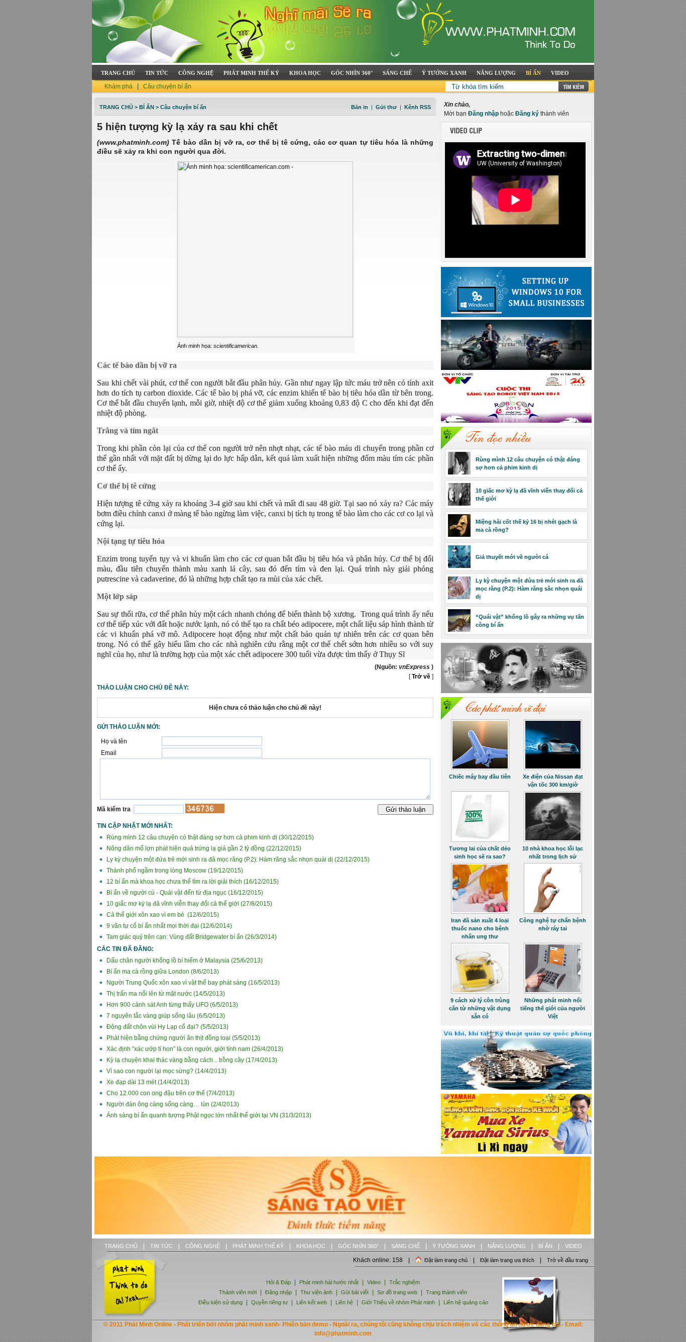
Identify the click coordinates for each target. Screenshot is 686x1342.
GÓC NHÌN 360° (352, 73)
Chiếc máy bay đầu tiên (480, 777)
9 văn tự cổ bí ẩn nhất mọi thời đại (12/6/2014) (168, 925)
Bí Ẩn (146, 107)
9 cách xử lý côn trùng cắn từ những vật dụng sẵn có (480, 1008)
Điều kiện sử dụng (220, 1302)
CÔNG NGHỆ (195, 73)
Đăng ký (527, 113)
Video (374, 1282)
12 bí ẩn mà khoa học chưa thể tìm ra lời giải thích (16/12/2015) (192, 881)
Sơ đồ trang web (397, 1292)
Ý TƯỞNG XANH (444, 73)
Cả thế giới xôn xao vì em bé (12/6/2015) (162, 914)
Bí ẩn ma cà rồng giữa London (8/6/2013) (162, 971)
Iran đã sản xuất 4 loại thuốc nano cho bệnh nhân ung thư (480, 928)
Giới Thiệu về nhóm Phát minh (398, 1302)
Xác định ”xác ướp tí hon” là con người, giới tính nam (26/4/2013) (194, 1048)
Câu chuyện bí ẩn (167, 86)
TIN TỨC (156, 73)
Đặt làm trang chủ (446, 1260)
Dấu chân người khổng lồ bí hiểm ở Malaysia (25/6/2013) (184, 960)
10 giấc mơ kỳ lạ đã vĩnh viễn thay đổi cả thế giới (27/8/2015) (188, 903)
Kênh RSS (417, 107)
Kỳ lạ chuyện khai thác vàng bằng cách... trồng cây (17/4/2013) (191, 1060)
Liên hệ (345, 1302)
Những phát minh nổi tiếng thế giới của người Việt (552, 1008)
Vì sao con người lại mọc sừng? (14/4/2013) (165, 1071)
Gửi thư (386, 107)
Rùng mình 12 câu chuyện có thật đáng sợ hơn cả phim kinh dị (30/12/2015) (209, 837)
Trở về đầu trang (567, 1260)
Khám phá (118, 86)
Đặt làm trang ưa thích (507, 1260)
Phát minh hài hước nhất (329, 1282)
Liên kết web (311, 1302)
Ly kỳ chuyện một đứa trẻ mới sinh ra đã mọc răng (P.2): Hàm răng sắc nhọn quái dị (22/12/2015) (237, 859)
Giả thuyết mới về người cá (512, 557)
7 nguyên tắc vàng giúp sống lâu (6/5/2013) (165, 1015)
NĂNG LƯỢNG (496, 73)
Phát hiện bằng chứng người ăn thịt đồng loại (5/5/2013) (182, 1037)
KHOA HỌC (305, 73)
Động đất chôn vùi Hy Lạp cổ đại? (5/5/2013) (166, 1026)
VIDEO (560, 73)
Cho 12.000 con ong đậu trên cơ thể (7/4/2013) (170, 1093)
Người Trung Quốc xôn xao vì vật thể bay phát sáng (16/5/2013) (192, 982)
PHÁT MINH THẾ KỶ (251, 73)
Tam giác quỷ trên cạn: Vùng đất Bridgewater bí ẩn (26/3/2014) (191, 936)
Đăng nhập (483, 113)
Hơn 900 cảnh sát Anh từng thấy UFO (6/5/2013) (171, 1004)
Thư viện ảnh (316, 1292)
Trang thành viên (446, 1292)
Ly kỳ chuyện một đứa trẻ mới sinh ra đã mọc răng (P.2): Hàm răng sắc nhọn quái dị (529, 589)
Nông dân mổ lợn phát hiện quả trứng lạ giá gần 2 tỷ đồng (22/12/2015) (203, 848)
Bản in (359, 107)
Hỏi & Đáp (278, 1282)
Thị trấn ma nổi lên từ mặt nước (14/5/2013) (165, 993)
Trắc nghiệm (404, 1282)
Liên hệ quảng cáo (465, 1302)
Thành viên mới (238, 1292)
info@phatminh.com (343, 1333)
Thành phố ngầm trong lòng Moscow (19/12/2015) (174, 870)
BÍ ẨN (533, 73)
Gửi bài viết (355, 1292)
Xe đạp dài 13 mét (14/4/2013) (147, 1082)
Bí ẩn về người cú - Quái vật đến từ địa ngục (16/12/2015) (184, 892)
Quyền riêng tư (269, 1302)
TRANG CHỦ (118, 73)
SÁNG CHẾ (397, 73)
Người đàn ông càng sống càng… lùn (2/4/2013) (172, 1104)
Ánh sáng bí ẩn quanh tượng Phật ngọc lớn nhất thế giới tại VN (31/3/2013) (208, 1115)
